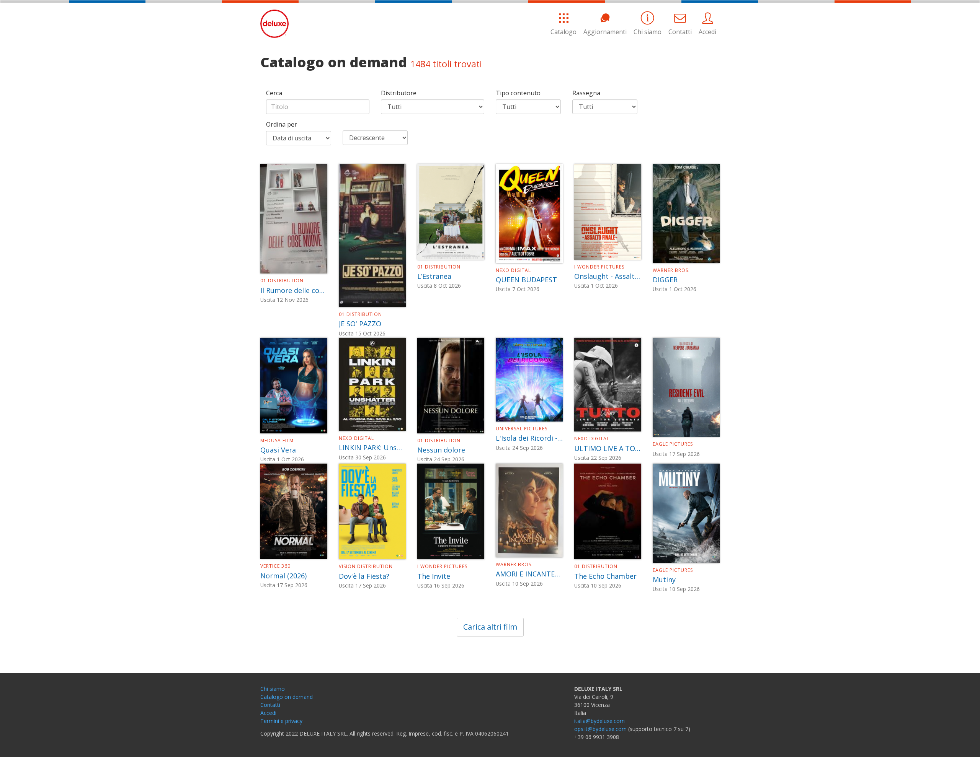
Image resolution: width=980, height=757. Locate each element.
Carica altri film (490, 627)
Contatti (680, 32)
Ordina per (281, 124)
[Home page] (274, 23)
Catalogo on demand (286, 696)
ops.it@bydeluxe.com (600, 729)
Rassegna (586, 93)
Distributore (398, 93)
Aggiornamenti (605, 32)
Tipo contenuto (518, 93)
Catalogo (563, 32)
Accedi (707, 32)
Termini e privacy (281, 720)
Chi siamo (648, 32)
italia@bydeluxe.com (599, 720)
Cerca (274, 93)
